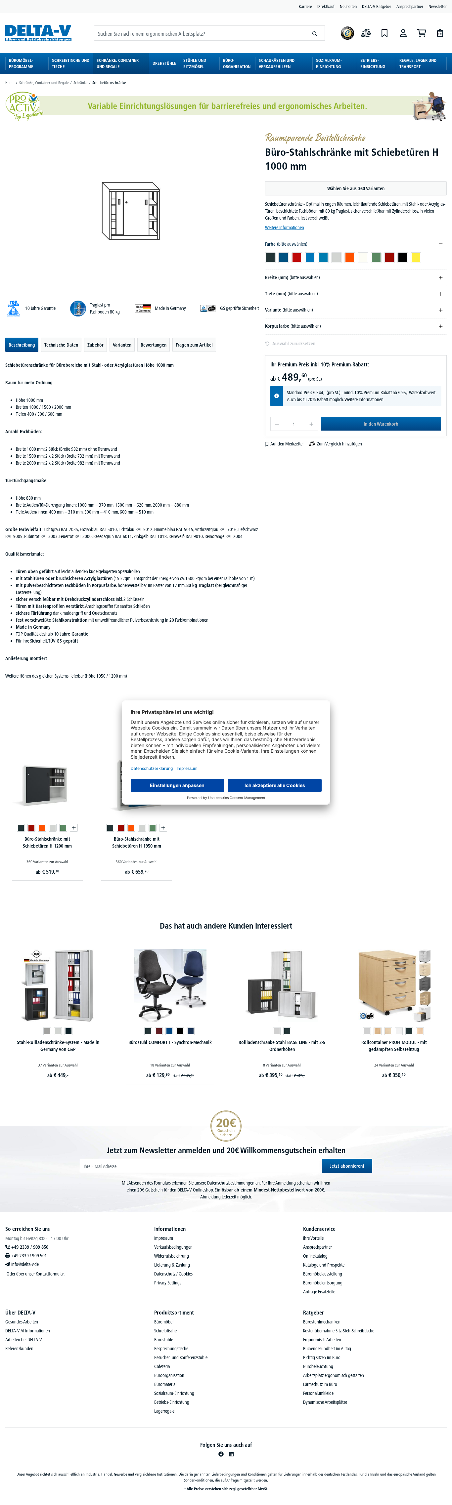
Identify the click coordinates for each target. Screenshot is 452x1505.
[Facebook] (221, 1454)
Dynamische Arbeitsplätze (325, 1402)
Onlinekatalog (315, 1256)
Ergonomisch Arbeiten (322, 1339)
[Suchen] (315, 33)
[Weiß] (399, 1031)
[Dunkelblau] (191, 1031)
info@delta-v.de (25, 1264)
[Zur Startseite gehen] (38, 33)
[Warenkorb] (421, 33)
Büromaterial (165, 1384)
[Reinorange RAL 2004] (42, 828)
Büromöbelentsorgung (322, 1282)
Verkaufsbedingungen (173, 1247)
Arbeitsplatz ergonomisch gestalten (333, 1375)
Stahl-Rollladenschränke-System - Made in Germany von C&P (58, 1045)
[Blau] (169, 1031)
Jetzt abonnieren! (347, 1166)
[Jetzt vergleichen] (366, 33)
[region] (132, 209)
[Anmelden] (403, 33)
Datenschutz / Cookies (173, 1274)
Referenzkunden (19, 1348)
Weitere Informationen (284, 227)
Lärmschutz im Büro (320, 1384)
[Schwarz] (180, 1031)
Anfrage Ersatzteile (319, 1291)
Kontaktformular (50, 1274)
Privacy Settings (167, 1282)
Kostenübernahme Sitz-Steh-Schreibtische (338, 1330)
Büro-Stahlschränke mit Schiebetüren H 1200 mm (47, 842)
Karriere (305, 6)
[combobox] (199, 33)
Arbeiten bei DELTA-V (23, 1339)
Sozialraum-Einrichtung (174, 1393)
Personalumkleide (318, 1393)
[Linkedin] (231, 1454)
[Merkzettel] (384, 33)
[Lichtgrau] (277, 1031)
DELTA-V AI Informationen (27, 1330)
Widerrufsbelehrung (171, 1256)
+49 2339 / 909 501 (29, 1255)
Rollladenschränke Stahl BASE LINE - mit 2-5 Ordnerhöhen (282, 1045)
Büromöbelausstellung (322, 1274)
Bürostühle (163, 1339)
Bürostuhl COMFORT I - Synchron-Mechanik (170, 1042)
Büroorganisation (169, 1375)
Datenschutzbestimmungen (230, 1183)
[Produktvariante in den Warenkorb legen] (74, 828)
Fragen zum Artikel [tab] (194, 345)
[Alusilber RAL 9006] (47, 1031)
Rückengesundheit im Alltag (327, 1348)
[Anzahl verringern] (276, 424)
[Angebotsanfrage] (440, 33)
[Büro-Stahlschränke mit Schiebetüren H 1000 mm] (132, 209)
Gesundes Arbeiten (21, 1321)
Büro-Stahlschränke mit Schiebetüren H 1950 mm (136, 842)
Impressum (163, 1238)
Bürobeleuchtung (318, 1366)
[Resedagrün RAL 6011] (63, 828)
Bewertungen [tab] (153, 345)
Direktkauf (326, 6)
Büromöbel (163, 1321)
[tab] (21, 345)
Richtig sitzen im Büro (321, 1357)
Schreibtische (165, 1330)
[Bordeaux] (159, 1031)
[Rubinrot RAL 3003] (31, 828)
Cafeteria (162, 1366)
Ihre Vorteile (313, 1238)
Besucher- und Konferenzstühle (180, 1357)
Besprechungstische (171, 1348)
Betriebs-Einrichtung (171, 1402)
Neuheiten (348, 6)
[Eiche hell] (420, 1031)
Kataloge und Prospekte (323, 1265)
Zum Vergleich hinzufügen (339, 444)
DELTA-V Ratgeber (376, 6)
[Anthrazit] (148, 1031)
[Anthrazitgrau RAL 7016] (21, 828)
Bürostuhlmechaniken (321, 1321)
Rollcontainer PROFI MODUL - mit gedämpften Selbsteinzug (394, 1045)
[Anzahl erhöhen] (311, 424)
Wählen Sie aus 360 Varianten (355, 188)
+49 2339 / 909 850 (29, 1247)
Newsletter (438, 6)
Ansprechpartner (409, 6)
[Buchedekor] (378, 1031)
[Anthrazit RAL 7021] (68, 1031)
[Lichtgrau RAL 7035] (53, 828)
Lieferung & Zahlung (172, 1265)
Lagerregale (164, 1411)
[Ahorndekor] (388, 1031)
